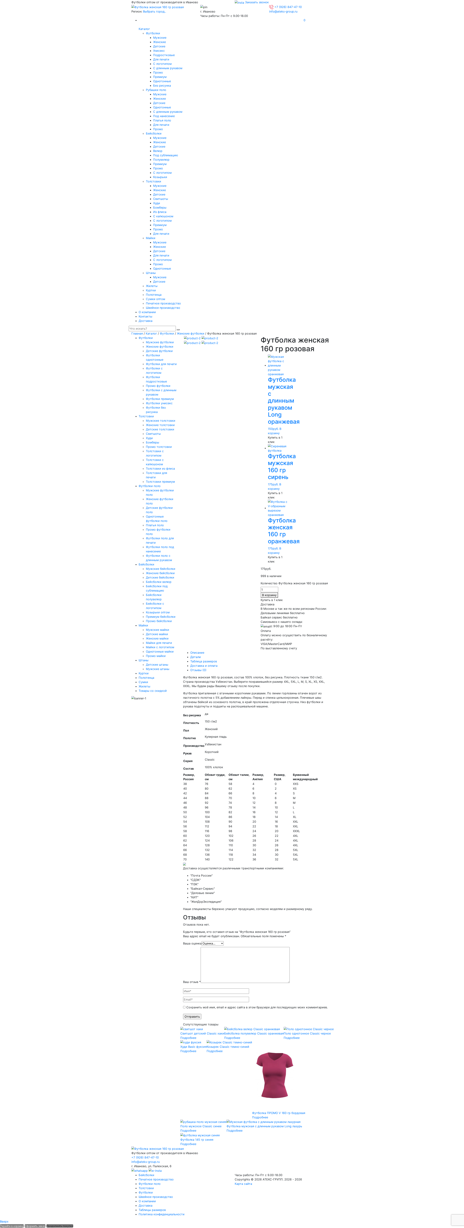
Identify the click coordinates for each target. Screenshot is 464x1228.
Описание (197, 652)
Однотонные (162, 81)
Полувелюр (161, 159)
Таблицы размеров (152, 1210)
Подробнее (188, 1038)
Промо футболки (158, 386)
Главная (137, 333)
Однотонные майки (160, 651)
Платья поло (162, 120)
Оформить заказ (35, 1225)
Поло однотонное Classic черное (307, 1033)
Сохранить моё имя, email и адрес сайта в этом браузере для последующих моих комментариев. (257, 1007)
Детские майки (157, 634)
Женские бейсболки (160, 573)
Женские (159, 42)
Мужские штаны (157, 669)
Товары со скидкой (153, 691)
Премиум (160, 77)
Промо (158, 72)
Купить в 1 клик (275, 440)
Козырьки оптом (158, 612)
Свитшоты (160, 199)
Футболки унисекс (159, 403)
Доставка (145, 321)
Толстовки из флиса (160, 468)
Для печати (161, 59)
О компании (147, 312)
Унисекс (159, 50)
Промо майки (156, 656)
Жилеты (152, 286)
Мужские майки (157, 630)
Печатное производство (163, 303)
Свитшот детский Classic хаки (202, 1033)
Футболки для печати (161, 364)
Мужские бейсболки (160, 569)
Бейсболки (153, 133)
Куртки (151, 290)
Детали (195, 657)
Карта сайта (243, 1184)
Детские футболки (159, 351)
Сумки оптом (155, 299)
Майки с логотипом (160, 647)
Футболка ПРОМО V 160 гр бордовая (278, 1113)
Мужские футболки (160, 342)
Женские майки (157, 638)
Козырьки (160, 177)
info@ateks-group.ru (283, 11)
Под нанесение (164, 116)
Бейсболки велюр (158, 582)
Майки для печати (159, 643)
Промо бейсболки (159, 621)
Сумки (143, 682)
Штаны (151, 273)
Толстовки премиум (160, 481)
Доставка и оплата (204, 665)
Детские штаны (157, 664)
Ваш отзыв (192, 982)
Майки (150, 238)
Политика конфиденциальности (162, 1214)
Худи (156, 203)
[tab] (261, 652)
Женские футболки (190, 333)
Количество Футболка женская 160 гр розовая (294, 583)
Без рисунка (162, 85)
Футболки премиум (160, 399)
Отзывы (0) (198, 670)
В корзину (269, 595)
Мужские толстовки (160, 420)
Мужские (159, 37)
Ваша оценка (192, 943)
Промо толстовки (159, 447)
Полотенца (153, 294)
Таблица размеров (203, 661)
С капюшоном (163, 216)
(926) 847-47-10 (288, 7)
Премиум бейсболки (160, 616)
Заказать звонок (257, 2)
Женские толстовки (160, 425)
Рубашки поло (156, 90)
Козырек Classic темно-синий (228, 1046)
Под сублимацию (165, 155)
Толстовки (153, 181)
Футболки (153, 33)
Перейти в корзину (12, 1225)
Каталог (144, 29)
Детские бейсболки (160, 577)
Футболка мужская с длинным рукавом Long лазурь (264, 1126)
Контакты (145, 316)
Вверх (4, 1221)
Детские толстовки (160, 429)
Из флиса (159, 212)
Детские (159, 46)
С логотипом (162, 64)
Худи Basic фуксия (193, 1046)
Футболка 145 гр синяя (196, 1139)
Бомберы (159, 207)
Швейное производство (163, 307)
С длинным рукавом (167, 68)
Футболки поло (150, 486)
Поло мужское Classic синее (200, 1126)
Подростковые (164, 55)
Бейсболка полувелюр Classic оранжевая (254, 1033)
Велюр (157, 151)
